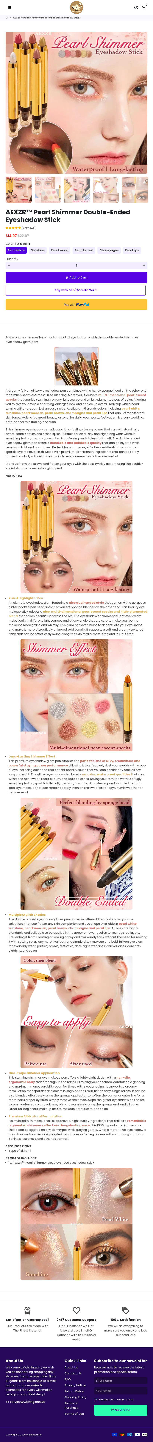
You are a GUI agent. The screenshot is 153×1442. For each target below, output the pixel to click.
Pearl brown (84, 250)
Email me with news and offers (116, 1399)
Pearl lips (132, 250)
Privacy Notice (75, 1385)
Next (142, 102)
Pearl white (16, 250)
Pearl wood (59, 250)
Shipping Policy (75, 1397)
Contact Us (73, 1373)
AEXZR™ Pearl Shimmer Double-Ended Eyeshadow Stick (46, 17)
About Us (71, 1367)
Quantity (12, 259)
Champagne (109, 250)
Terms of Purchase (71, 1405)
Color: (18, 244)
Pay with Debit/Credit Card (75, 290)
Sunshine (38, 250)
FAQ (68, 1379)
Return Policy (74, 1391)
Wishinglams (34, 1434)
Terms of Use (74, 1414)
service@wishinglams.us (25, 1402)
